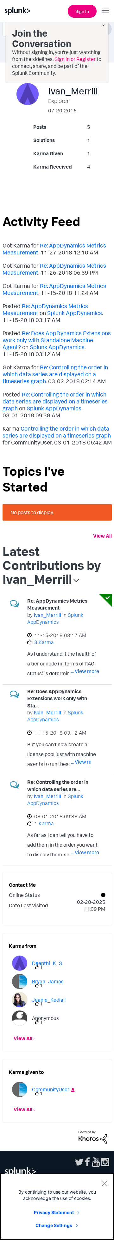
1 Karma (44, 823)
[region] (57, 1207)
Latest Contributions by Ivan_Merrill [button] (52, 565)
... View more (85, 671)
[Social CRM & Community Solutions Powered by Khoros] (93, 1137)
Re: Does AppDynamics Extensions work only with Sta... (57, 698)
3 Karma (44, 642)
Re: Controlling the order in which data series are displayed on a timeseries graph (55, 374)
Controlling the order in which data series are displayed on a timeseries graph (57, 432)
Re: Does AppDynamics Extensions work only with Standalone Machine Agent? (57, 340)
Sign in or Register (75, 59)
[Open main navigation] (105, 10)
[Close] (104, 1183)
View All (102, 536)
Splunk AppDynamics (74, 312)
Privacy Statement (54, 1212)
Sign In (82, 11)
